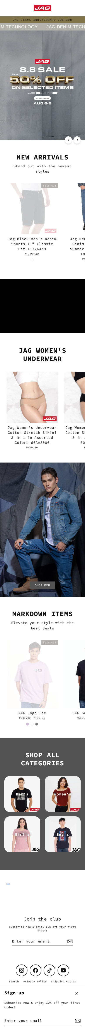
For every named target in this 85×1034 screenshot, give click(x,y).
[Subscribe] (77, 1020)
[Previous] (68, 140)
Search (14, 981)
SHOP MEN (42, 585)
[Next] (77, 140)
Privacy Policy (35, 981)
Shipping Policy (63, 981)
